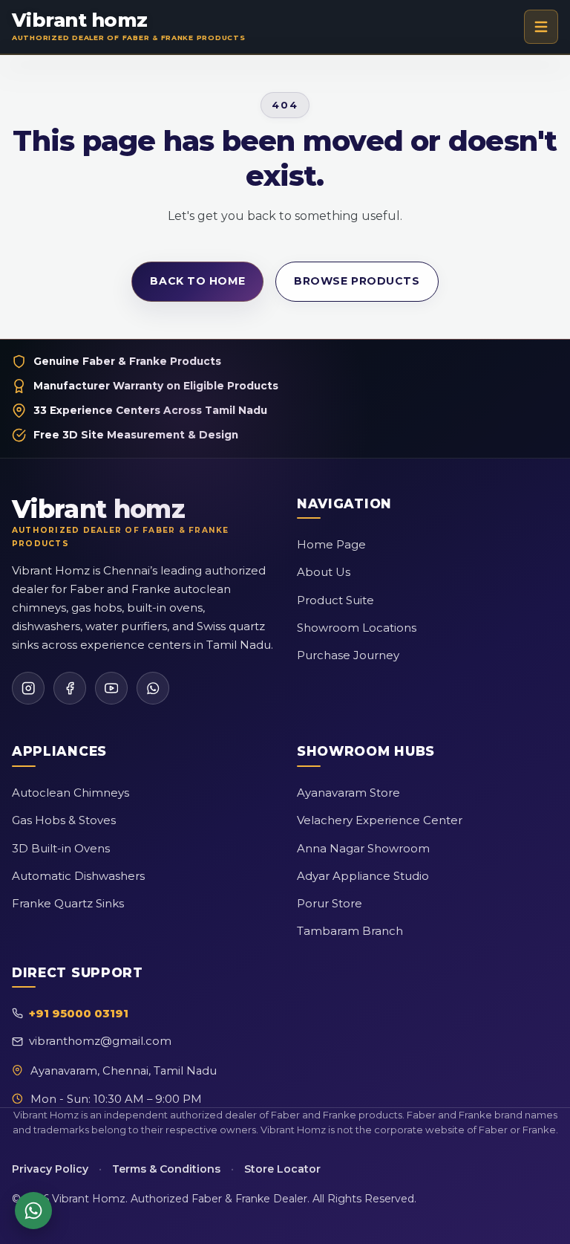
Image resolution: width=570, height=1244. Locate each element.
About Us (323, 572)
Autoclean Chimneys (70, 792)
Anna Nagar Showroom (363, 848)
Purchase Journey (348, 655)
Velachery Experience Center (379, 820)
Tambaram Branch (350, 931)
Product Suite (335, 600)
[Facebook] (69, 688)
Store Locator (282, 1169)
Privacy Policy (50, 1169)
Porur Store (329, 903)
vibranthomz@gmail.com (100, 1041)
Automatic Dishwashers (78, 876)
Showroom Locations (356, 628)
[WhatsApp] (153, 688)
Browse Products (356, 281)
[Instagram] (28, 688)
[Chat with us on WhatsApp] (33, 1210)
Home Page (331, 544)
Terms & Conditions (166, 1169)
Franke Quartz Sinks (68, 903)
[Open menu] (541, 27)
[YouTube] (111, 688)
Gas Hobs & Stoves (64, 820)
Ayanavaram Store (348, 792)
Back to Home (197, 281)
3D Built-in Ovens (61, 848)
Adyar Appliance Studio (363, 876)
